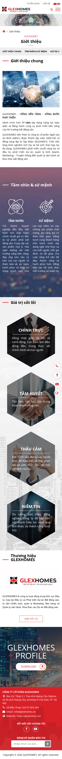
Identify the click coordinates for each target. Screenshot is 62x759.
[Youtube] (57, 384)
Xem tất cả (31, 618)
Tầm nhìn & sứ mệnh (36, 51)
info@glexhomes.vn (25, 711)
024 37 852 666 (30, 707)
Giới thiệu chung (11, 51)
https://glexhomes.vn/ (29, 716)
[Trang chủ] (3, 31)
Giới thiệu (14, 31)
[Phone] (57, 366)
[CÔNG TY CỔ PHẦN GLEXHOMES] (18, 9)
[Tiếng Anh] (58, 3)
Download (28, 666)
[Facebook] (57, 375)
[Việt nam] (55, 3)
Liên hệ (46, 4)
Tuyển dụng (33, 4)
